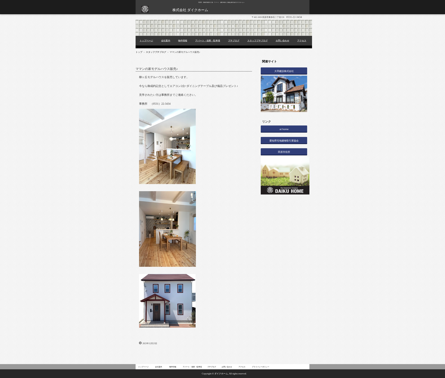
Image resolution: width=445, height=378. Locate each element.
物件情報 (182, 40)
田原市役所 (284, 152)
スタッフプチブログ (257, 40)
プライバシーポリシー (260, 367)
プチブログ (233, 40)
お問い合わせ (282, 40)
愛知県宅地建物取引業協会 (284, 140)
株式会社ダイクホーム (145, 11)
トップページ (146, 40)
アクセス (301, 40)
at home (284, 129)
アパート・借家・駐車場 (207, 40)
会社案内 (165, 40)
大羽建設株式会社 (284, 71)
